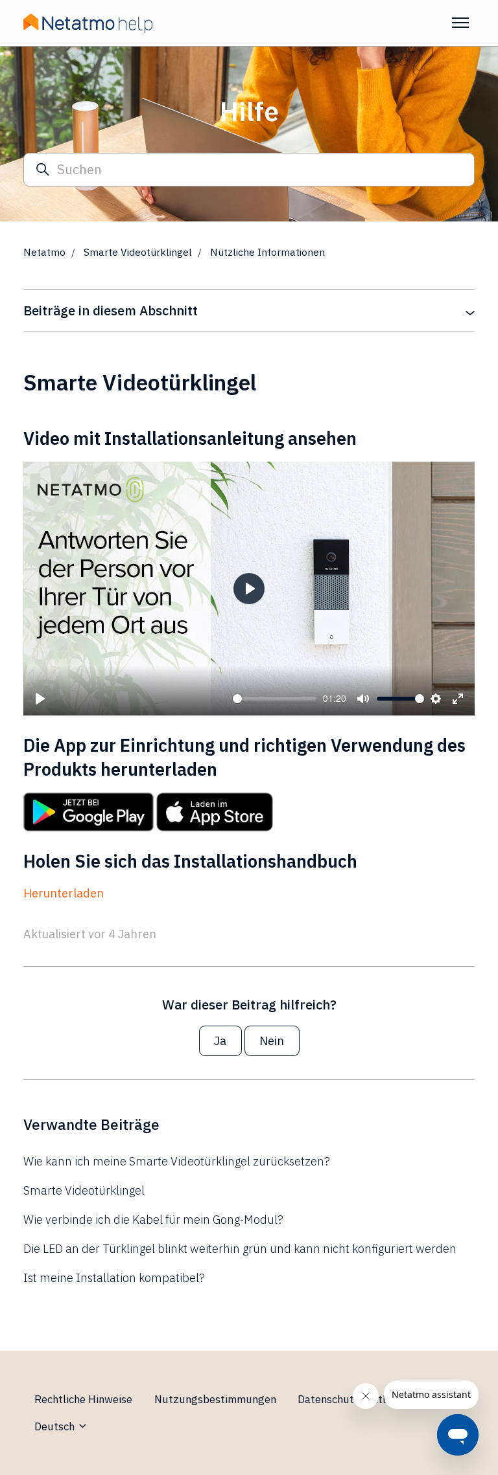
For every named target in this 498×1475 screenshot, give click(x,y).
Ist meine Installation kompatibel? (114, 1277)
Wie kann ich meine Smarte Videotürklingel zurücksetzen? (176, 1161)
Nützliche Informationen (267, 251)
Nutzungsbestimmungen (215, 1399)
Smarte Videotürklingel (138, 251)
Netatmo (44, 251)
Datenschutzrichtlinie (350, 1399)
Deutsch (55, 1426)
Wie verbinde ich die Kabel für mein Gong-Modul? (153, 1219)
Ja (220, 1040)
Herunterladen (63, 893)
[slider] (274, 698)
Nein (271, 1040)
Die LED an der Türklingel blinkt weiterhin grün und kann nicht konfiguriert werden (239, 1248)
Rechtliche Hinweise (83, 1399)
